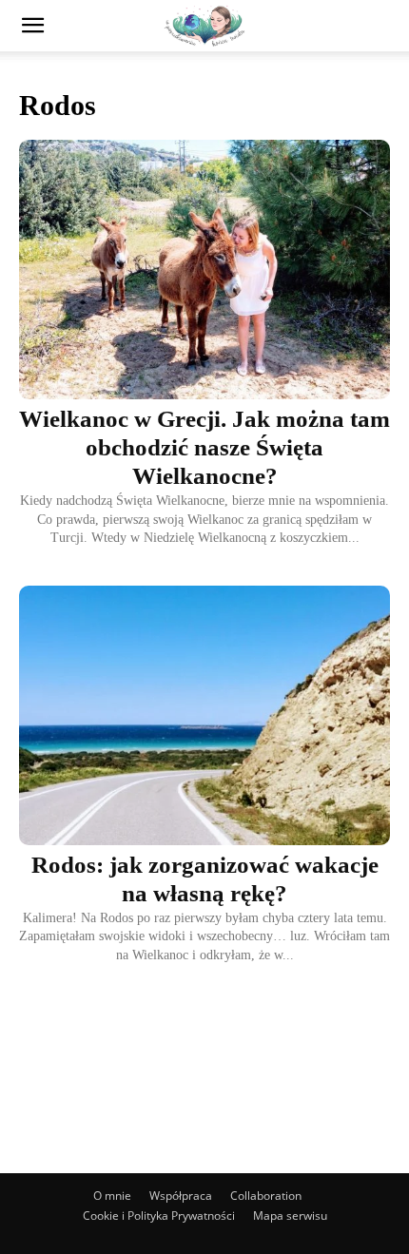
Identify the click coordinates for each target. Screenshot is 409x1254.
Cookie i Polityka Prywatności (159, 1215)
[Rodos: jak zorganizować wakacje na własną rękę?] (204, 715)
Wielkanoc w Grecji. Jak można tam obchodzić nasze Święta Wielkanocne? (204, 447)
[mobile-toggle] (32, 25)
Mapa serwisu (290, 1215)
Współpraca (180, 1195)
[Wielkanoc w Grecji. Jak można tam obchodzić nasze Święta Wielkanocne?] (204, 269)
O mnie (112, 1195)
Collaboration (266, 1195)
